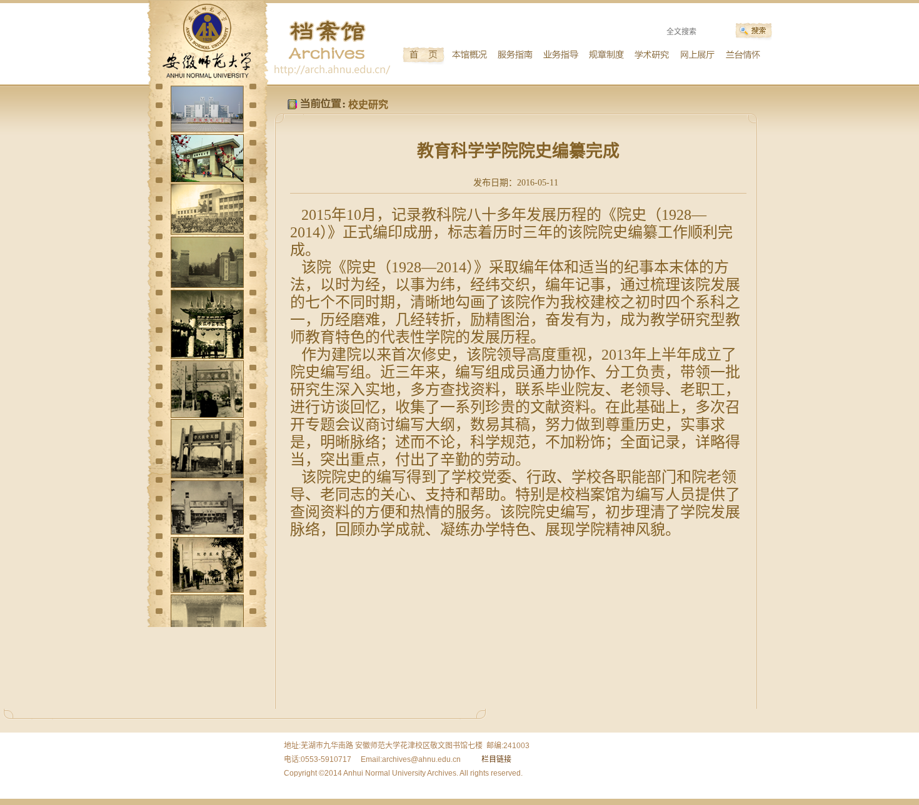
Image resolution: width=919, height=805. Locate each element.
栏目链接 (496, 759)
